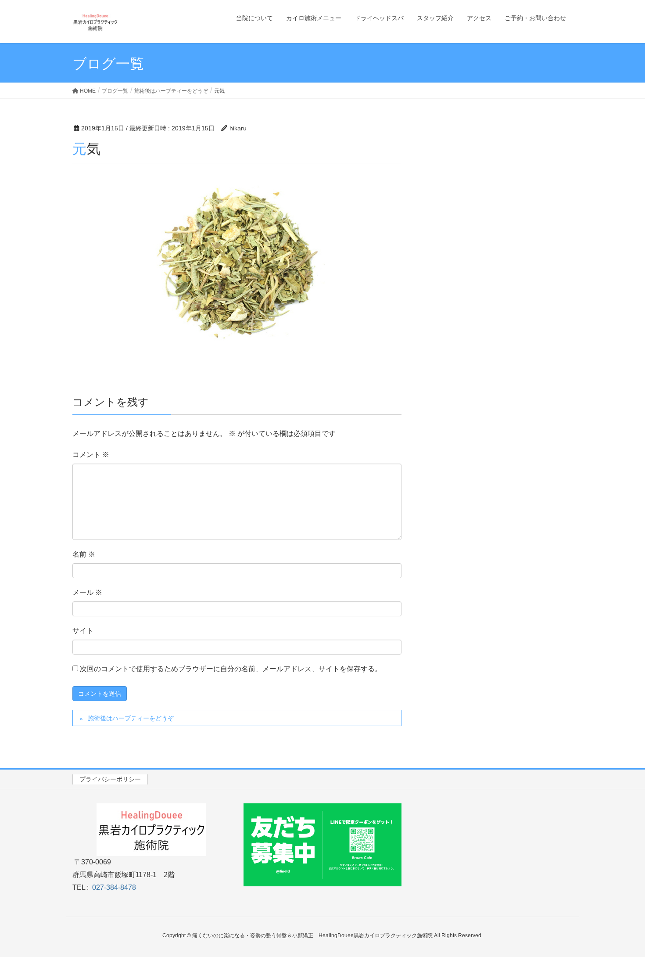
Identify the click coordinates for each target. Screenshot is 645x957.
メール (87, 592)
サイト (82, 630)
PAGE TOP (622, 920)
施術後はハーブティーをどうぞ (131, 718)
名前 (83, 554)
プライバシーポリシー (110, 779)
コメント (90, 454)
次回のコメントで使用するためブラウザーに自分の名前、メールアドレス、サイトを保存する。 (231, 669)
